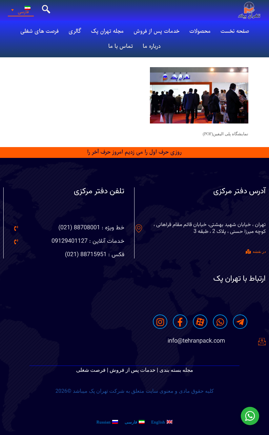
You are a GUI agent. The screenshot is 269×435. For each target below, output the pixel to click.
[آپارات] (200, 321)
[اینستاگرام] (160, 321)
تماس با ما (120, 46)
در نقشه (259, 251)
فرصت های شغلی (39, 31)
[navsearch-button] (46, 10)
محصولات (200, 31)
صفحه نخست (234, 31)
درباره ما (152, 46)
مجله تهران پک (107, 31)
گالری (75, 31)
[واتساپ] (220, 321)
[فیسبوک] (180, 321)
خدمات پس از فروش (156, 31)
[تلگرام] (240, 321)
